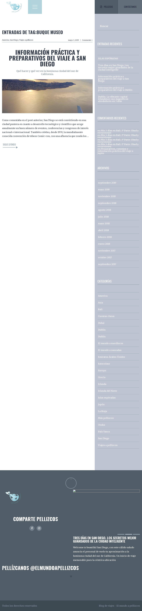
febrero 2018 (105, 237)
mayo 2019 (104, 189)
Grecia (101, 377)
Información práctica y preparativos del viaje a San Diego (47, 58)
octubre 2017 (105, 257)
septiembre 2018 (107, 203)
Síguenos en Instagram (72, 581)
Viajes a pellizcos (26, 40)
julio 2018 (103, 216)
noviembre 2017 (106, 250)
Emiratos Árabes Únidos (111, 357)
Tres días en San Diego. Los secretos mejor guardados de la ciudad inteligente (115, 67)
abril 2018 (103, 230)
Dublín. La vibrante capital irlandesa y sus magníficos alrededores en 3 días (113, 99)
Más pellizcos (106, 418)
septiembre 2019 (107, 182)
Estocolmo (104, 363)
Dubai (101, 323)
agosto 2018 (104, 210)
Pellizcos (108, 6)
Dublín (102, 329)
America (5, 40)
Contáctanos (130, 6)
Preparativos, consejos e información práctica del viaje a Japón (115, 151)
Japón (101, 404)
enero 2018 (104, 243)
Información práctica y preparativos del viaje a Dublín (115, 88)
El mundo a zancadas (109, 350)
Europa (102, 370)
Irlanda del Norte (107, 390)
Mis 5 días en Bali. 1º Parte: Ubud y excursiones (118, 131)
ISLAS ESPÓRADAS (108, 58)
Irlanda (102, 384)
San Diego (14, 40)
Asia (100, 302)
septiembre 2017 (107, 264)
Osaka (101, 424)
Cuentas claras (106, 316)
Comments (87, 40)
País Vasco (104, 431)
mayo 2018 (104, 223)
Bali (100, 309)
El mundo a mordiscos (110, 343)
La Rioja (102, 411)
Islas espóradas (107, 397)
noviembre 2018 (107, 196)
